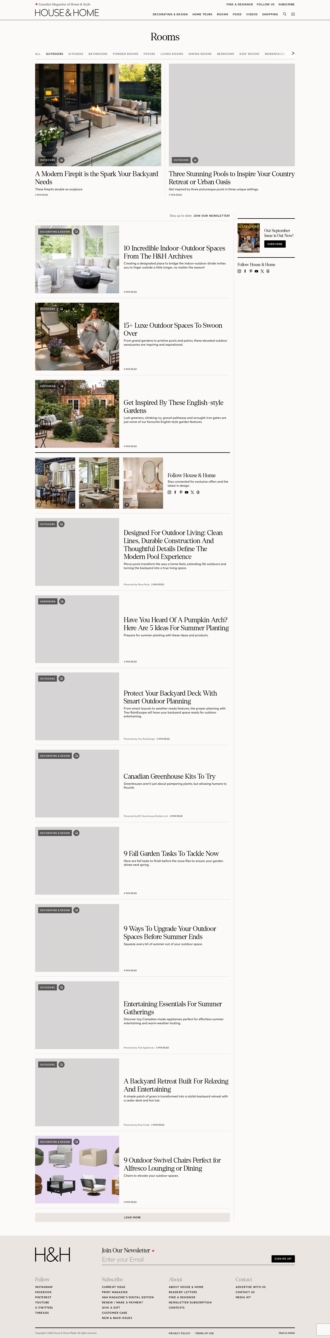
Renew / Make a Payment (122, 1302)
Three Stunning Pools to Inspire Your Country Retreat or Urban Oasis (232, 178)
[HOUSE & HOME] (67, 12)
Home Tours (202, 14)
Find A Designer (239, 4)
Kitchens (76, 54)
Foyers (149, 54)
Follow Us (266, 4)
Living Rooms (172, 54)
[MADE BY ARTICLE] (287, 1333)
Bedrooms (225, 54)
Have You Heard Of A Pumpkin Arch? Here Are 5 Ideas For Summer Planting (176, 624)
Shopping (270, 14)
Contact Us (245, 1292)
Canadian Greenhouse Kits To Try (170, 776)
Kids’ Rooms (249, 54)
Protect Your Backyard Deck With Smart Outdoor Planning (170, 697)
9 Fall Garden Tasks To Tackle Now (171, 853)
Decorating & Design (170, 14)
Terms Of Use (204, 1333)
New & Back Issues (117, 1318)
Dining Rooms (200, 54)
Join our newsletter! (211, 215)
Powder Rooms (125, 54)
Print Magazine (115, 1292)
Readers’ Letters (183, 1292)
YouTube (42, 1302)
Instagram (44, 1287)
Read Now (42, 194)
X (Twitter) (44, 1307)
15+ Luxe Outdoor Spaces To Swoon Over (173, 329)
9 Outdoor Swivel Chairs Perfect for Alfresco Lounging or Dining (172, 1164)
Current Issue (114, 1287)
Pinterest (43, 1297)
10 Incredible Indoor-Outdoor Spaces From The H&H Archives (174, 252)
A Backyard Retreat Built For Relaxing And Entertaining (176, 1085)
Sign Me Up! (283, 1258)
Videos (252, 14)
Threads (42, 1312)
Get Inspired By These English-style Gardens (173, 406)
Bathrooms (98, 54)
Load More (132, 1217)
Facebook (43, 1292)
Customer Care (115, 1312)
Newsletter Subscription (190, 1302)
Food (237, 14)
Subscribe (286, 4)
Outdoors (54, 54)
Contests (177, 1307)
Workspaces (275, 54)
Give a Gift (111, 1307)
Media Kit (243, 1297)
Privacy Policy (180, 1333)
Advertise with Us (251, 1287)
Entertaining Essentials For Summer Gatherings (173, 1008)
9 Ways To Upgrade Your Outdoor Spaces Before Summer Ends (170, 933)
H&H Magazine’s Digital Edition (128, 1297)
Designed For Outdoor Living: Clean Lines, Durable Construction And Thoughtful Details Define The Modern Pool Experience (173, 544)
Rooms (222, 14)
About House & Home (186, 1287)
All (38, 54)
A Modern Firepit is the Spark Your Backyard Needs (96, 178)
